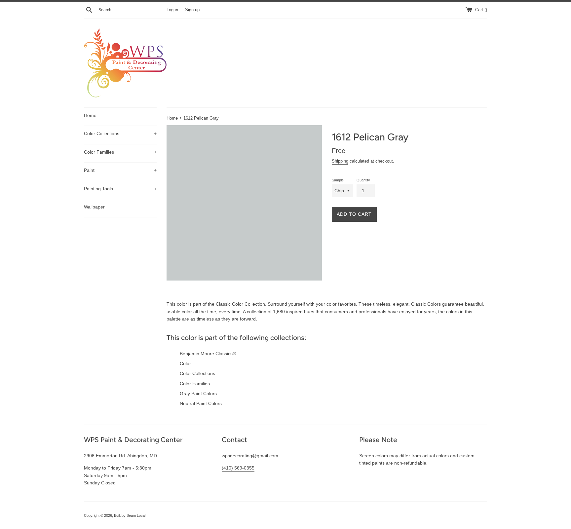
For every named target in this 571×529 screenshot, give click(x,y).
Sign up (192, 10)
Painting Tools (120, 188)
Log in (172, 10)
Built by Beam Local (129, 515)
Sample (338, 180)
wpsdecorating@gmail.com (250, 455)
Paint (120, 170)
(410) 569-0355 (238, 468)
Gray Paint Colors (198, 393)
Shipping (340, 161)
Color (185, 363)
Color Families (120, 152)
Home (90, 115)
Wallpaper (94, 206)
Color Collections (120, 133)
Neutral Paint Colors (201, 403)
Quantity (363, 180)
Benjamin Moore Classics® (208, 353)
